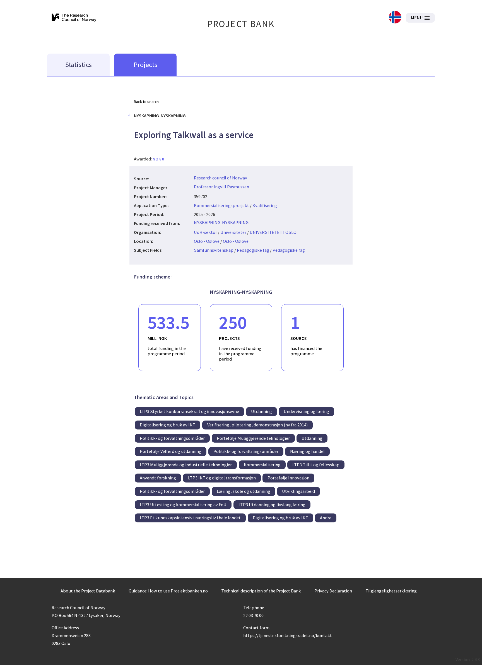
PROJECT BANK (241, 24)
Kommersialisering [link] (262, 464)
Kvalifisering (264, 205)
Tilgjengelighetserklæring (391, 591)
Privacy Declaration (333, 591)
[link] (395, 18)
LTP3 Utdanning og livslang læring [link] (271, 504)
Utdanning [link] (261, 411)
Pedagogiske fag (253, 250)
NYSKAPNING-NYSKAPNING (221, 222)
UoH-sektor (205, 232)
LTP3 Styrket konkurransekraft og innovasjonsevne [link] (189, 411)
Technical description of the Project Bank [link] (261, 591)
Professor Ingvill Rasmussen (221, 186)
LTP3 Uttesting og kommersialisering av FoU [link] (183, 504)
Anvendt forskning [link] (158, 478)
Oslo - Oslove (207, 241)
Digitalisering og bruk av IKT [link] (167, 425)
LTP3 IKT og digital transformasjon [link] (222, 478)
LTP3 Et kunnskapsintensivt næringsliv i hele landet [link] (190, 517)
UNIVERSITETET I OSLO (273, 232)
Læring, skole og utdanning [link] (243, 491)
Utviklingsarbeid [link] (298, 491)
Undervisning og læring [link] (306, 411)
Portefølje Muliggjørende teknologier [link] (253, 438)
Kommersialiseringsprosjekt (221, 205)
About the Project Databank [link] (88, 591)
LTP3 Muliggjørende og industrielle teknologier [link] (186, 464)
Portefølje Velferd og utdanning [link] (170, 451)
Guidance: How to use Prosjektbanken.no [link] (168, 591)
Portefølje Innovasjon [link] (288, 478)
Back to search (146, 101)
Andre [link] (325, 517)
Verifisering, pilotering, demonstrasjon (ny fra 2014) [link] (257, 425)
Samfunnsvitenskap (213, 250)
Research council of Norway (220, 178)
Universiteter (233, 232)
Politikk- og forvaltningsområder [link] (172, 438)
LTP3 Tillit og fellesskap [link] (315, 464)
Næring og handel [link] (307, 451)
